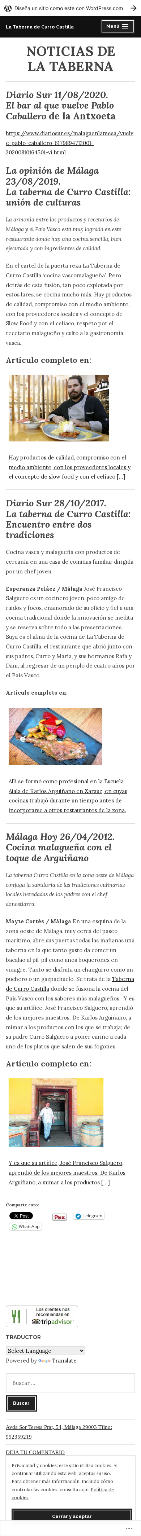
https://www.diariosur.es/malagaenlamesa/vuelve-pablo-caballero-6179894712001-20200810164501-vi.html (69, 143)
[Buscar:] (70, 1382)
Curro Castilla (31, 988)
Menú (119, 27)
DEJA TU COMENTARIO (35, 1452)
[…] (105, 1182)
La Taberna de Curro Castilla (40, 27)
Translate (64, 1360)
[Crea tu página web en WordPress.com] (70, 8)
